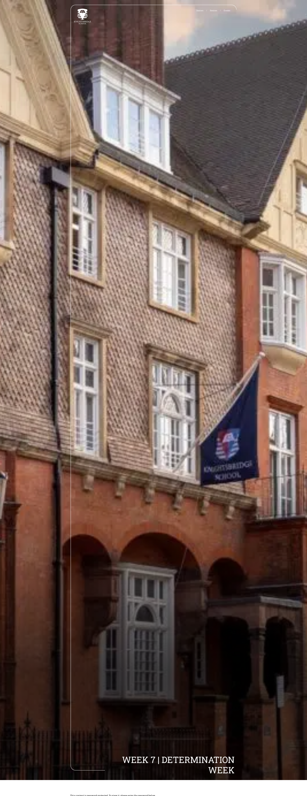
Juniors (199, 10)
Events (227, 10)
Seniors (213, 10)
